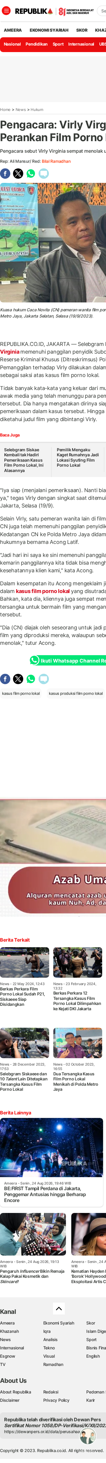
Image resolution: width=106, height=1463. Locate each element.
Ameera (7, 1322)
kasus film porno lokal (43, 591)
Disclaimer (9, 1400)
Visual (49, 1356)
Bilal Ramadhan (56, 161)
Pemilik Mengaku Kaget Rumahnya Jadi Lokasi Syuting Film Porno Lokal (78, 457)
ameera (13, 30)
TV (3, 1364)
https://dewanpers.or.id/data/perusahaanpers (47, 1431)
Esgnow (7, 1356)
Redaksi (51, 1391)
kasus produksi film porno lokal (76, 693)
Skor (90, 1322)
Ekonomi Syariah (49, 30)
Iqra (47, 1331)
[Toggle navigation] (6, 10)
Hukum (37, 109)
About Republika (15, 1391)
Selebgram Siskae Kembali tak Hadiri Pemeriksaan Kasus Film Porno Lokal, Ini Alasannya (24, 460)
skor (81, 30)
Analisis (50, 1339)
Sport (58, 43)
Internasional (81, 43)
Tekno (49, 1347)
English (93, 1356)
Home (5, 109)
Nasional (12, 43)
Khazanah (9, 1331)
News (21, 109)
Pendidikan (37, 43)
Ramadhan (53, 1364)
